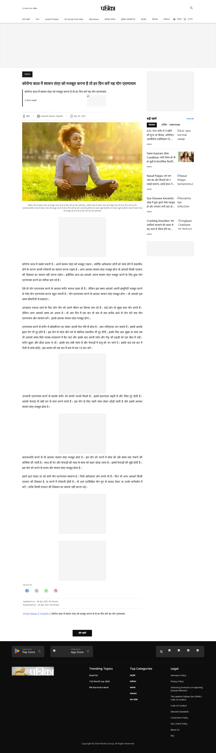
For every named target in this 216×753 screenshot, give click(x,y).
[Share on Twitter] (36, 591)
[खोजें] (191, 8)
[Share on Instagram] (56, 591)
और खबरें (82, 633)
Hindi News (30, 614)
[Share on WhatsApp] (46, 591)
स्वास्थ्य (27, 74)
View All (190, 119)
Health (44, 614)
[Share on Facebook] (27, 591)
